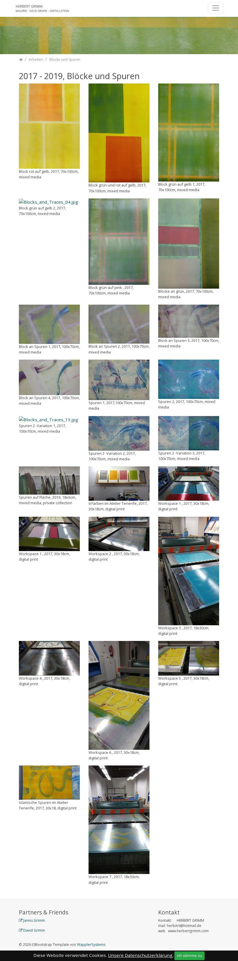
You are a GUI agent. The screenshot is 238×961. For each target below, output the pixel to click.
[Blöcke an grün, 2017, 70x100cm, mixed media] (188, 243)
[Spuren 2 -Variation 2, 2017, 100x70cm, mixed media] (119, 433)
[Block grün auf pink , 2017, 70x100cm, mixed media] (119, 241)
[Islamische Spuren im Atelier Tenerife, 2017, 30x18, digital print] (49, 782)
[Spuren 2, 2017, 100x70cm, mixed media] (188, 379)
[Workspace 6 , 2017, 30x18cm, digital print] (119, 695)
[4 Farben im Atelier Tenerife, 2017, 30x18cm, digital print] (119, 483)
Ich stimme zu (189, 955)
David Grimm (34, 930)
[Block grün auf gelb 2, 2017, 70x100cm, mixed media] (48, 202)
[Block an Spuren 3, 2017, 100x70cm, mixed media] (188, 321)
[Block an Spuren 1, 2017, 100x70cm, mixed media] (49, 323)
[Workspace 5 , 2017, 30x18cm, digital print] (188, 657)
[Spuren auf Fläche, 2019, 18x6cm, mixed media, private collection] (49, 480)
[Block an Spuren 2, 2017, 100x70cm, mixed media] (119, 323)
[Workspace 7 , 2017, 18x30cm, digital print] (119, 819)
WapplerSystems (91, 944)
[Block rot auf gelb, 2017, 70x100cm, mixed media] (49, 125)
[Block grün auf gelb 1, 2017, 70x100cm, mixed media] (188, 132)
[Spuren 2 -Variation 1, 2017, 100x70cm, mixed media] (48, 419)
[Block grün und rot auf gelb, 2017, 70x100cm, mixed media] (119, 132)
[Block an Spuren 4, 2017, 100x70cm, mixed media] (49, 377)
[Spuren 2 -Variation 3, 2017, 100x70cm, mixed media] (188, 433)
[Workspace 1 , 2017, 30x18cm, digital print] (188, 483)
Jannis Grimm (34, 920)
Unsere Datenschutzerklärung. (140, 955)
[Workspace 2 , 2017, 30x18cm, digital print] (119, 533)
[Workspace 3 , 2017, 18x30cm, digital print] (188, 570)
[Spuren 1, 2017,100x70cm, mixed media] (119, 379)
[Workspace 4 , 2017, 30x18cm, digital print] (49, 657)
